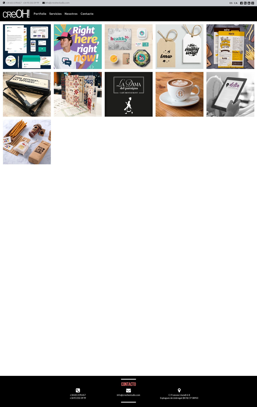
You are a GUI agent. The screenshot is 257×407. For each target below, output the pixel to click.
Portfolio (40, 13)
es (231, 2)
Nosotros (71, 13)
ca (236, 2)
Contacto (87, 13)
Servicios (55, 13)
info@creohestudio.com (57, 2)
